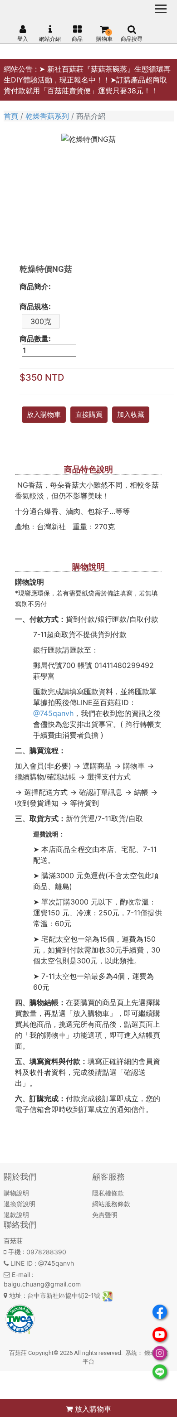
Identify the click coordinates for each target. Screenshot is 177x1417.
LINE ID (21, 1263)
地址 (15, 1295)
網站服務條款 (111, 1204)
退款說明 (16, 1215)
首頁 (11, 116)
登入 (22, 38)
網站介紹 (50, 38)
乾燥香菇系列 (47, 116)
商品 (77, 38)
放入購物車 (92, 1408)
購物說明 (16, 1193)
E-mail (21, 1274)
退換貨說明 (19, 1204)
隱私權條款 (108, 1193)
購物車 (104, 38)
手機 (14, 1252)
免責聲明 (105, 1215)
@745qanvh (53, 713)
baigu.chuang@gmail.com (42, 1284)
